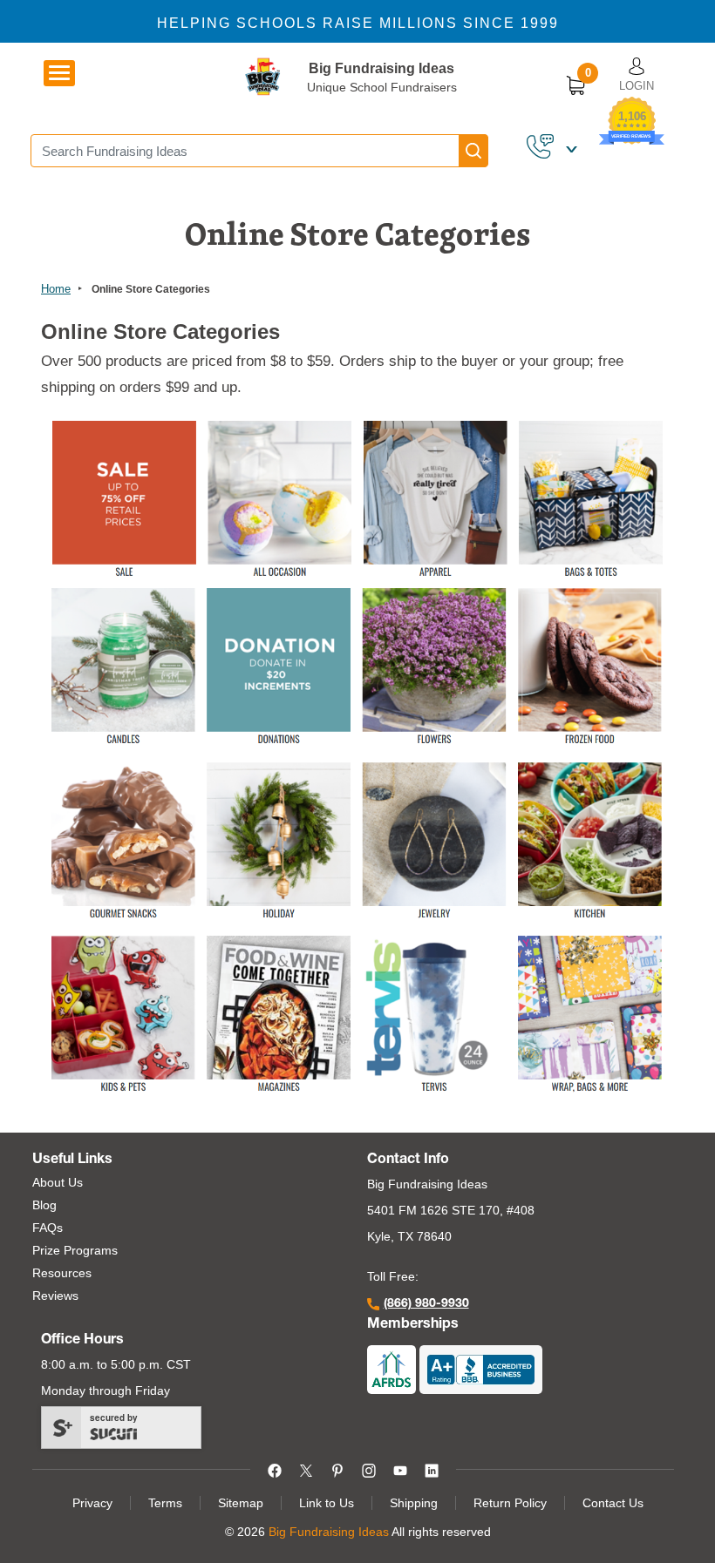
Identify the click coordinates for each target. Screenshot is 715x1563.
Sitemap (240, 1503)
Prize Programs (75, 1250)
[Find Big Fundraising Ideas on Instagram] (369, 1469)
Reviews (55, 1295)
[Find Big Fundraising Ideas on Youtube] (400, 1469)
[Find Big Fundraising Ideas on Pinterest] (337, 1469)
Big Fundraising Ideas (381, 68)
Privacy (92, 1503)
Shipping (414, 1503)
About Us (57, 1182)
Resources (62, 1273)
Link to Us (326, 1503)
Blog (44, 1205)
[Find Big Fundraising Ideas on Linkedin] (432, 1469)
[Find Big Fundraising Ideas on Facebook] (275, 1469)
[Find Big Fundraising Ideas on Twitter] (306, 1469)
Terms (165, 1503)
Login (636, 85)
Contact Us (613, 1503)
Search (473, 150)
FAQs (47, 1228)
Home (56, 288)
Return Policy (510, 1503)
